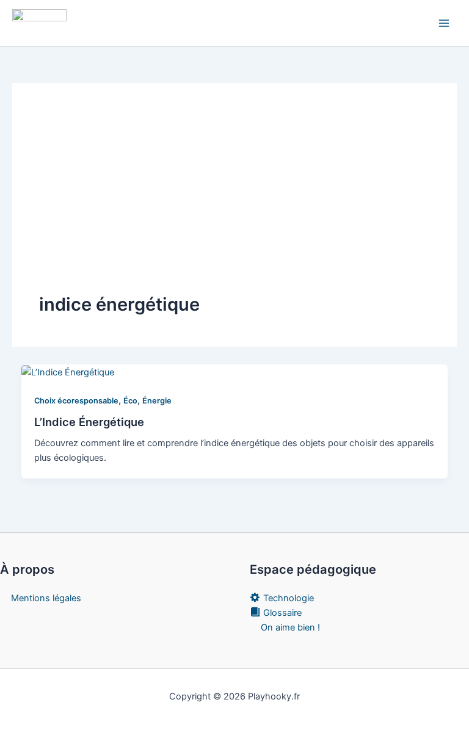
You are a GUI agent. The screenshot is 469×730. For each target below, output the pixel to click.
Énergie (157, 400)
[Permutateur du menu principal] (444, 23)
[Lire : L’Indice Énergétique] (67, 371)
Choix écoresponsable (76, 400)
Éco (130, 400)
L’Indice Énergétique (89, 421)
